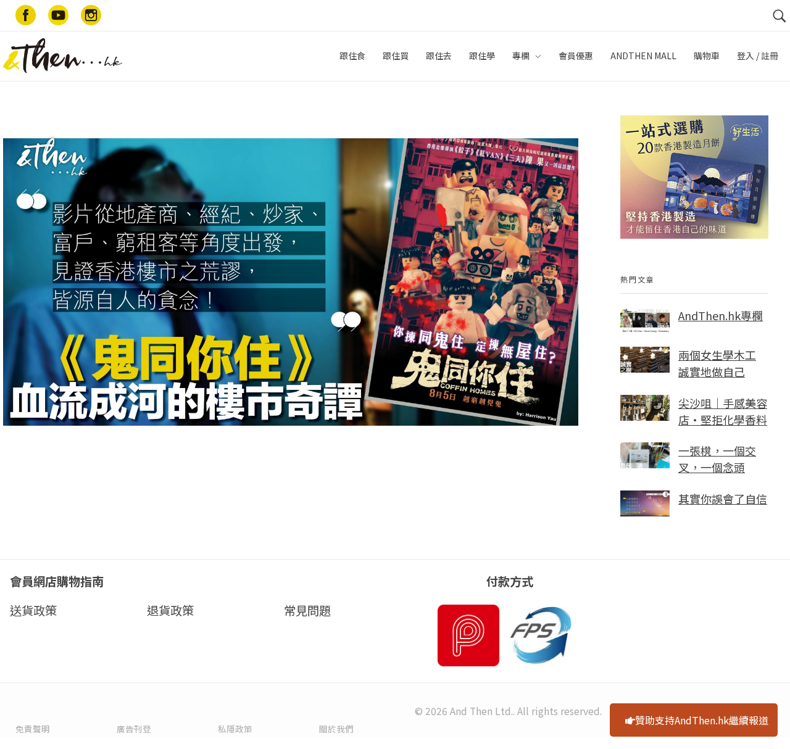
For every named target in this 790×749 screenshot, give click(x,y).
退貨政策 (170, 610)
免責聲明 (32, 728)
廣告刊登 (134, 728)
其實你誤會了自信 (722, 498)
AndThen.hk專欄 (720, 315)
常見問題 (307, 610)
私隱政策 (235, 728)
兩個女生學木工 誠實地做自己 (717, 363)
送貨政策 (33, 610)
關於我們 (336, 728)
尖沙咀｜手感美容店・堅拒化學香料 (722, 411)
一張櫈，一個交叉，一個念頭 (717, 458)
